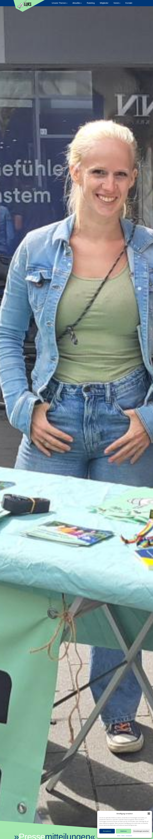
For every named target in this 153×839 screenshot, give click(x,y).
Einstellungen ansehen (141, 831)
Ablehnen (123, 831)
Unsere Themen (59, 3)
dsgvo (118, 835)
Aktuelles (76, 3)
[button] (149, 814)
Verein (116, 3)
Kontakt (128, 3)
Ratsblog (91, 3)
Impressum (129, 835)
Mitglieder (104, 3)
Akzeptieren (107, 831)
